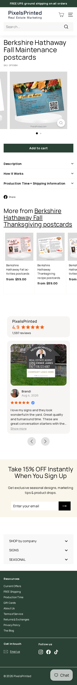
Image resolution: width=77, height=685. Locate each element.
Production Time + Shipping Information (34, 183)
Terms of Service (13, 614)
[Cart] (61, 14)
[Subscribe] (65, 506)
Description (13, 164)
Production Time (13, 597)
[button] (18, 428)
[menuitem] (38, 541)
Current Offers (12, 586)
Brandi (26, 391)
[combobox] (38, 26)
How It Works (13, 174)
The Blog (9, 630)
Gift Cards (10, 603)
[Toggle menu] (66, 541)
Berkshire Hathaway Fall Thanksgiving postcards (38, 217)
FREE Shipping (12, 591)
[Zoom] (61, 123)
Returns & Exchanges (16, 619)
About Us (9, 608)
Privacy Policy (12, 625)
